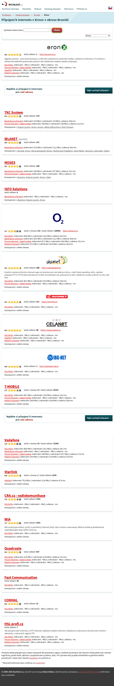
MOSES (9, 162)
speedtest (33, 658)
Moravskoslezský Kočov (41, 151)
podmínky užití (92, 671)
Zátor (48, 177)
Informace (68, 8)
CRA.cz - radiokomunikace (24, 495)
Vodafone (11, 440)
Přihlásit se (82, 8)
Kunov (40, 127)
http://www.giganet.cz (51, 267)
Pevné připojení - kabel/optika (17, 67)
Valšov (107, 151)
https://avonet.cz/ (49, 301)
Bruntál (37, 15)
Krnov (34, 127)
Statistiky (26, 8)
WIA (7, 519)
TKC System (13, 112)
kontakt (81, 671)
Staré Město (78, 151)
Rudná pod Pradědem (63, 151)
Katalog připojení (53, 8)
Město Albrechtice (52, 127)
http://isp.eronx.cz (47, 54)
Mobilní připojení (11, 72)
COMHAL (11, 600)
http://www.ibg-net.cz (48, 366)
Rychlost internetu (10, 8)
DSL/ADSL (8, 64)
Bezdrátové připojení (13, 121)
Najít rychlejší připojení (98, 90)
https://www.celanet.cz (51, 330)
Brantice (21, 177)
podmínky (40, 663)
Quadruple (12, 548)
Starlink (10, 472)
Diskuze (37, 8)
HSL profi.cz (13, 624)
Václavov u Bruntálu (94, 151)
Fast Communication (20, 577)
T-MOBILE (11, 386)
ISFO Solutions (15, 189)
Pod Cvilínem (67, 127)
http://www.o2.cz (70, 230)
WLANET (11, 139)
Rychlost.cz (6, 15)
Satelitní (8, 70)
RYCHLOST (16, 4)
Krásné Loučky (23, 127)
